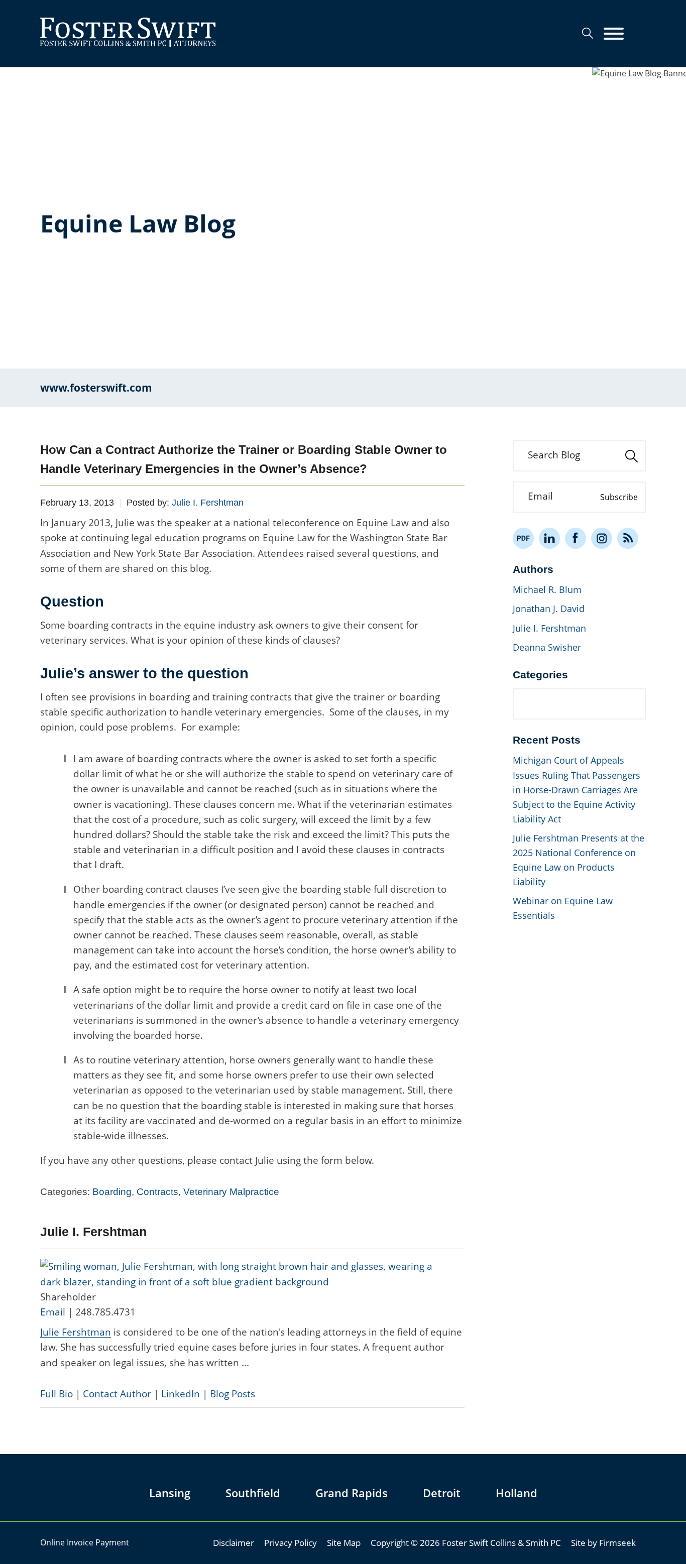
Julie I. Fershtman (208, 503)
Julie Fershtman (75, 1332)
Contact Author (117, 1393)
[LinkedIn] (549, 538)
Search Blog (554, 454)
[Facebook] (575, 538)
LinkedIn (180, 1393)
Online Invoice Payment (84, 1542)
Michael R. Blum (547, 589)
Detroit (442, 1493)
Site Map (344, 1542)
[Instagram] (601, 538)
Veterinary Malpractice (231, 1191)
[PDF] (523, 538)
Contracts (157, 1191)
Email (52, 1311)
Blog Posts (232, 1393)
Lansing (169, 1493)
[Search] (587, 33)
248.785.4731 (105, 1311)
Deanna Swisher (547, 647)
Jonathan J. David (549, 609)
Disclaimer (233, 1542)
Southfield (252, 1493)
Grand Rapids (351, 1493)
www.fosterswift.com (96, 388)
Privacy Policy (290, 1542)
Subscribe (619, 497)
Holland (516, 1493)
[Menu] (614, 34)
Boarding (112, 1191)
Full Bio (56, 1393)
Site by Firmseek (603, 1542)
